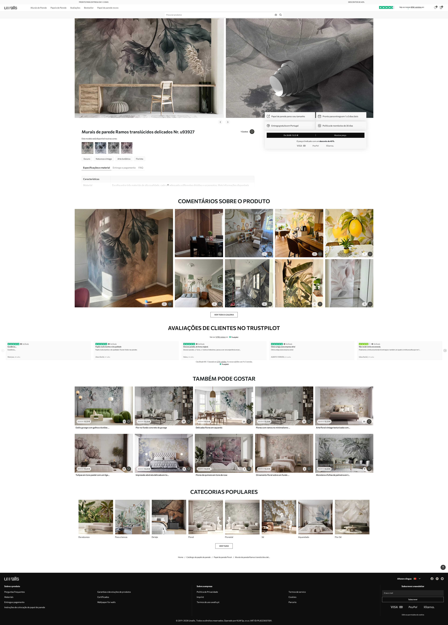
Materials (8, 597)
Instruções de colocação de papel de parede (24, 607)
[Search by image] (276, 15)
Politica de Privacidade (207, 592)
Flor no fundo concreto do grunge (151, 427)
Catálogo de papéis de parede (198, 557)
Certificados (103, 597)
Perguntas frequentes (14, 592)
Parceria (292, 602)
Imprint (200, 597)
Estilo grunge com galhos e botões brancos (93, 427)
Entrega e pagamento (14, 602)
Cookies (292, 597)
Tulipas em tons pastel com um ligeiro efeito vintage (93, 475)
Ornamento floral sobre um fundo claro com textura (273, 475)
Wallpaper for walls (106, 602)
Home (180, 557)
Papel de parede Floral (223, 557)
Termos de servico (297, 592)
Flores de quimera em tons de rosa (211, 475)
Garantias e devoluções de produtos (114, 592)
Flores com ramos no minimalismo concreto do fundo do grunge (273, 427)
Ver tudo (224, 546)
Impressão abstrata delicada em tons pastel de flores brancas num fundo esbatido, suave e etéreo (153, 475)
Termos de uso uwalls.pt (208, 602)
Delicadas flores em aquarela (209, 427)
